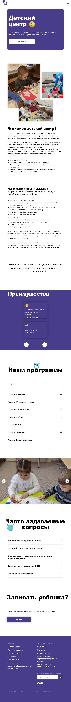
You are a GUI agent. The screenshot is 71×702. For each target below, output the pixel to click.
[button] (22, 41)
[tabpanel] (35, 320)
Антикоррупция (43, 653)
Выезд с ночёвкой (15, 653)
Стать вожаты (13, 660)
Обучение (12, 656)
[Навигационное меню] (68, 3)
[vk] (38, 683)
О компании (42, 647)
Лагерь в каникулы (15, 650)
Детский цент (13, 663)
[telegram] (41, 683)
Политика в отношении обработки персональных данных (47, 659)
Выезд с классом (14, 647)
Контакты (41, 650)
